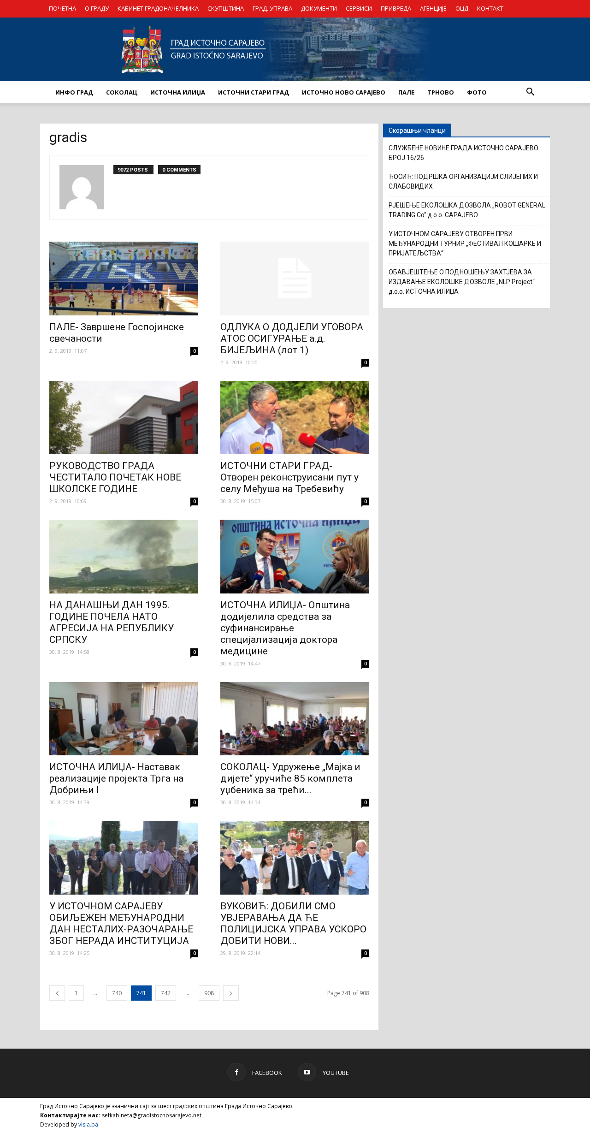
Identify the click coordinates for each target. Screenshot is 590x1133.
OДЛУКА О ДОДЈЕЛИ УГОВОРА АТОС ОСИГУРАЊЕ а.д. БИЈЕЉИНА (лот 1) (291, 338)
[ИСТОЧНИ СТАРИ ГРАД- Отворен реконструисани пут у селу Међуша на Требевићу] (294, 418)
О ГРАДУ (97, 8)
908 (209, 993)
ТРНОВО (440, 92)
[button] (530, 92)
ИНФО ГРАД (74, 92)
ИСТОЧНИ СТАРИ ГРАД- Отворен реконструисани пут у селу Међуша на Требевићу (289, 477)
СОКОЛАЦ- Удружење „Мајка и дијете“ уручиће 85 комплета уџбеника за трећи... (290, 778)
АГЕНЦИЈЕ (433, 8)
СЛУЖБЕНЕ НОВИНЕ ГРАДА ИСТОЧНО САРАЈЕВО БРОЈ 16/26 (463, 152)
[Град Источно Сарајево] (295, 49)
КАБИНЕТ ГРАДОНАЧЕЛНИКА (158, 8)
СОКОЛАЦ (121, 92)
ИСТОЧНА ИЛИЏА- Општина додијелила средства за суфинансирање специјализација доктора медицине (285, 628)
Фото (477, 92)
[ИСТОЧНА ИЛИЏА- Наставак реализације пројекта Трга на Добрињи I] (123, 719)
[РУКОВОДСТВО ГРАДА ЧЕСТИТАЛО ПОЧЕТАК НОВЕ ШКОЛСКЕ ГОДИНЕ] (123, 418)
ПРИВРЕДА (396, 8)
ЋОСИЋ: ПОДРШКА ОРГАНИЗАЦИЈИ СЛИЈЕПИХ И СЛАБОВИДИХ (463, 181)
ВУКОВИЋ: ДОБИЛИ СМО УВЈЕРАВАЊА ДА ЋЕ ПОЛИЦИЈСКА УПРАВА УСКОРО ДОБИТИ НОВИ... (293, 923)
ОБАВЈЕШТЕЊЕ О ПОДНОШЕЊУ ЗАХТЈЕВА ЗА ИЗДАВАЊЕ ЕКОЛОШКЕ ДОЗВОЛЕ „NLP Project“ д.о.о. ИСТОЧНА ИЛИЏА (462, 281)
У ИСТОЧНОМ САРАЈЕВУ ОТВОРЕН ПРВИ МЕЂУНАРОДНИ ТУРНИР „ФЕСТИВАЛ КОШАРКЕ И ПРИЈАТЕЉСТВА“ (465, 243)
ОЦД (461, 8)
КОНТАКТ (490, 8)
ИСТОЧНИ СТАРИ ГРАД (253, 92)
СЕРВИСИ (359, 8)
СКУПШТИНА (225, 8)
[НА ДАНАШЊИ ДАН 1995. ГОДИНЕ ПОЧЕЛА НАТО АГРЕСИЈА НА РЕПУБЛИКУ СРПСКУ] (123, 556)
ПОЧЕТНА (62, 8)
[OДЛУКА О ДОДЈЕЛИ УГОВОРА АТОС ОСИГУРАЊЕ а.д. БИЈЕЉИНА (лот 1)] (294, 278)
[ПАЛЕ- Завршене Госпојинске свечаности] (123, 278)
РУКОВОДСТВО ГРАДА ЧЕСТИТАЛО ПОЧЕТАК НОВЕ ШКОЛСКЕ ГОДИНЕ (115, 477)
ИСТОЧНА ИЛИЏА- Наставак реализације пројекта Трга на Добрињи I (116, 778)
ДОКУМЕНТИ (319, 8)
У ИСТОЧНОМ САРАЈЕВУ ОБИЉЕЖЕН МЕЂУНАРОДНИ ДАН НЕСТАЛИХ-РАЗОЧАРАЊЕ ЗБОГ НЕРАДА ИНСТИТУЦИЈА (121, 923)
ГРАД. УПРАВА (272, 8)
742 (166, 993)
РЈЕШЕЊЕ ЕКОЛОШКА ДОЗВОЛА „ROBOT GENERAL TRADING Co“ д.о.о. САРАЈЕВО (467, 210)
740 (117, 993)
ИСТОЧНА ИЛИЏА (177, 92)
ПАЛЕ (406, 92)
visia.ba (88, 1124)
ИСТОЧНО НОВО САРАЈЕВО (343, 92)
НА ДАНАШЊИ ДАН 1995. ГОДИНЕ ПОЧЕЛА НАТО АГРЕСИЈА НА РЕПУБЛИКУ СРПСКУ (111, 622)
